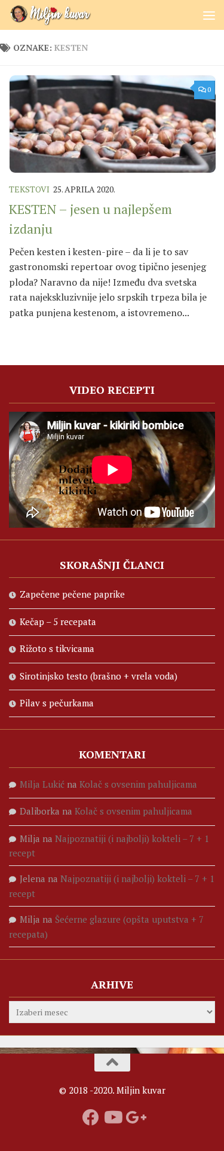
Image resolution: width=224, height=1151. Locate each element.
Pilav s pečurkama (57, 703)
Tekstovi (29, 189)
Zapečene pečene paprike (72, 594)
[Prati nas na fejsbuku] (90, 1117)
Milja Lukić (42, 784)
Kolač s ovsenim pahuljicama (138, 784)
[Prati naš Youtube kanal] (112, 1117)
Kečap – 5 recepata (58, 621)
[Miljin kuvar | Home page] (65, 15)
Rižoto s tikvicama (57, 648)
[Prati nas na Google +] (133, 1117)
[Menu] (209, 15)
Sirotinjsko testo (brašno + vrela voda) (98, 676)
